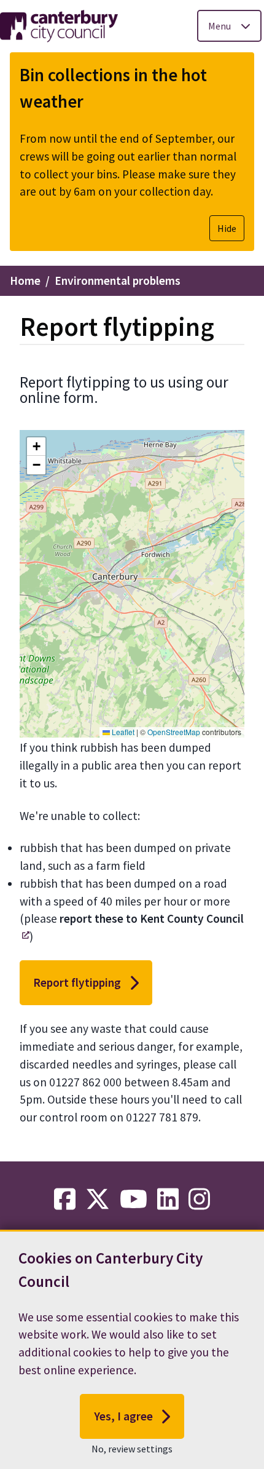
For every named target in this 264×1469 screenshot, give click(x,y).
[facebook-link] (65, 1199)
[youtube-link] (133, 1199)
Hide (226, 228)
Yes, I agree (123, 1416)
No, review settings (132, 1449)
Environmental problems (118, 280)
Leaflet (122, 732)
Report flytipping (77, 982)
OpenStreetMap (173, 732)
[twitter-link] (97, 1199)
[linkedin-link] (168, 1199)
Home (25, 280)
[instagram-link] (199, 1199)
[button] (36, 446)
